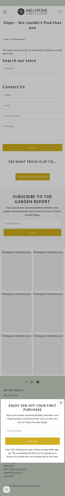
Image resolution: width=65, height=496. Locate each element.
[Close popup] (61, 402)
